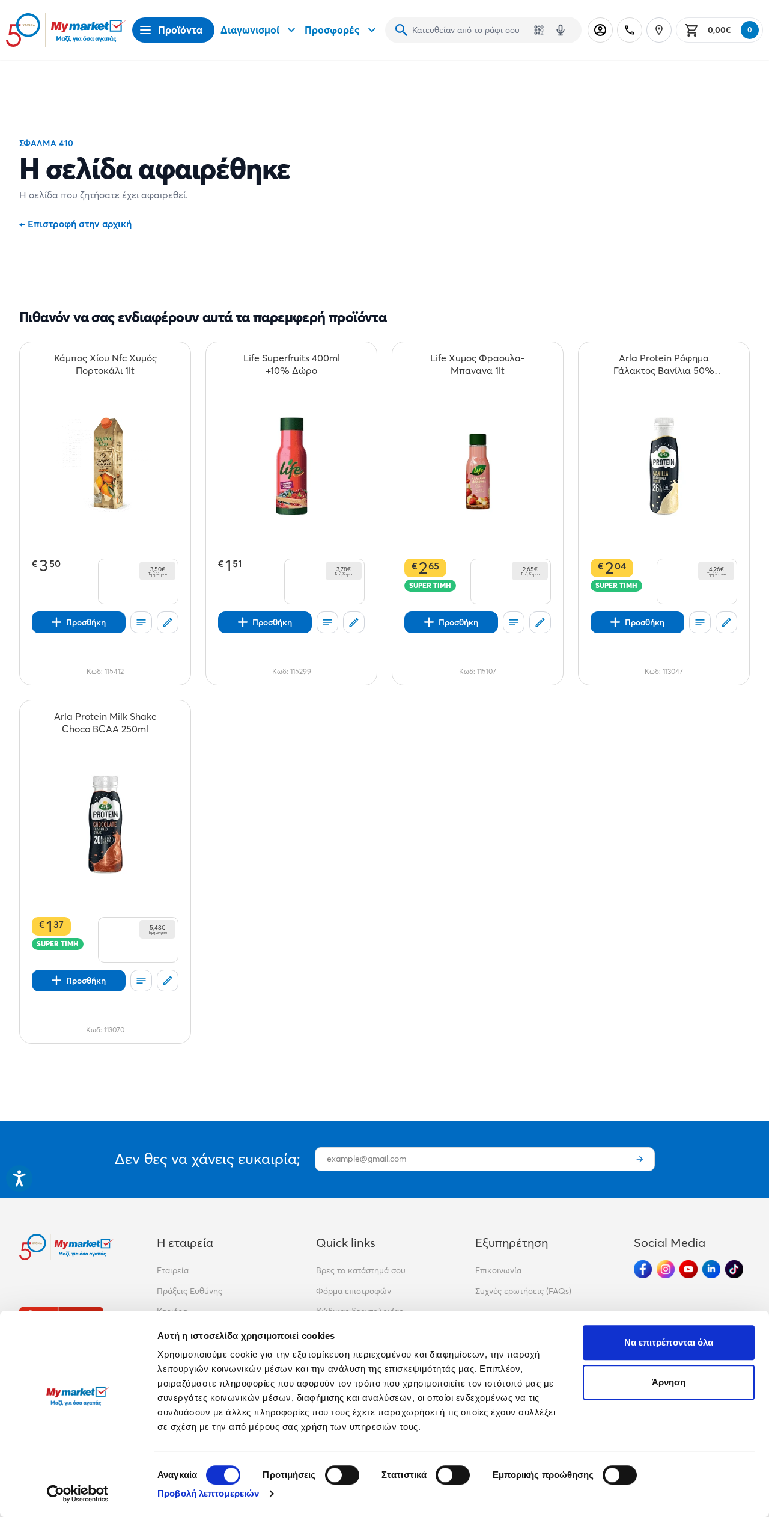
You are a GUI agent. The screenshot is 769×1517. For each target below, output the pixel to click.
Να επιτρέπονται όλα (669, 1342)
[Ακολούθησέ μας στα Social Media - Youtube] (688, 1269)
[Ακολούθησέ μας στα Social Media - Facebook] (643, 1269)
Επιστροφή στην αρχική (75, 224)
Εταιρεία (173, 1270)
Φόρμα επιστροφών (353, 1291)
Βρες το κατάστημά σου (361, 1270)
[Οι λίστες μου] (141, 622)
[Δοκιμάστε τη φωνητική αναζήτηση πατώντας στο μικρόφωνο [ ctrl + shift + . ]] (560, 30)
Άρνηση (669, 1382)
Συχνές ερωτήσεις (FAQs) (523, 1291)
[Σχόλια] (167, 622)
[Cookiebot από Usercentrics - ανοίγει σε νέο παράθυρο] (77, 1494)
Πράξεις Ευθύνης (189, 1291)
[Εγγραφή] (640, 1159)
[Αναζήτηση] (401, 30)
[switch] (342, 1475)
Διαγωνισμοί (249, 29)
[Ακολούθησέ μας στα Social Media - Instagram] (666, 1269)
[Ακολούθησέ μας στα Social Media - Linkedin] (711, 1269)
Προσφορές (332, 29)
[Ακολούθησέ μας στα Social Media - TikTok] (734, 1269)
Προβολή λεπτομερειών (208, 1493)
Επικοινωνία (498, 1270)
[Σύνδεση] (600, 30)
